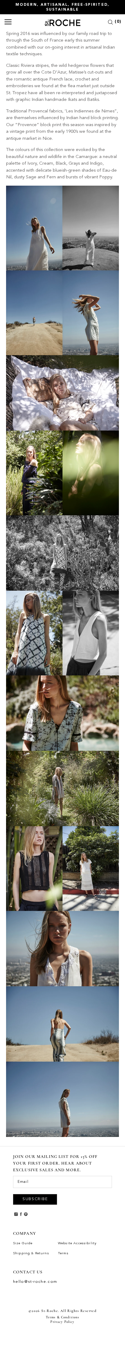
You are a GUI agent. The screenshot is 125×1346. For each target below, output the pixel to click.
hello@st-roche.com (35, 1282)
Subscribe (35, 1199)
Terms (63, 1253)
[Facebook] (21, 1214)
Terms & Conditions (62, 1317)
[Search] (110, 23)
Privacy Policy (62, 1322)
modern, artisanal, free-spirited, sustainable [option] (62, 7)
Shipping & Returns (31, 1253)
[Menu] (8, 22)
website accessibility (77, 1243)
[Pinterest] (26, 1214)
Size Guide (23, 1243)
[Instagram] (16, 1214)
